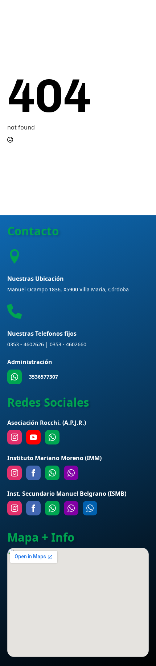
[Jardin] (71, 473)
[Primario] (52, 473)
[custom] (14, 377)
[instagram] (14, 437)
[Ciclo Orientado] (71, 508)
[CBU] (52, 508)
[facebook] (33, 473)
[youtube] (33, 437)
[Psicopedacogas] (90, 508)
